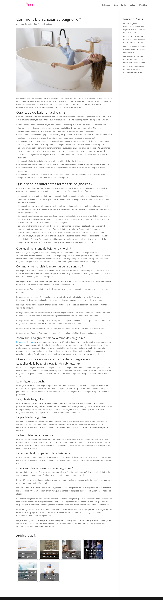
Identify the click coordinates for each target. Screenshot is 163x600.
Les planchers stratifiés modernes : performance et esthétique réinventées (134, 59)
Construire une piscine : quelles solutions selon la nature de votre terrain (134, 39)
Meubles (143, 5)
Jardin (123, 5)
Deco (116, 5)
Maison (133, 5)
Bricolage (106, 5)
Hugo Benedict (26, 24)
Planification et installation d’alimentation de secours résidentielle (134, 49)
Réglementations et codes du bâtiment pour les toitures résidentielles (134, 69)
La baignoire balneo (24, 342)
